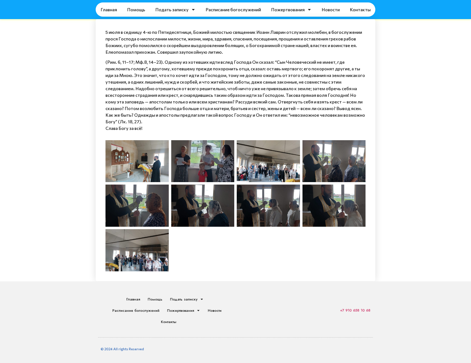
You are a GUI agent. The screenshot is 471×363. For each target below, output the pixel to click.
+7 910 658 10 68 (355, 310)
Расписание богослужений (233, 9)
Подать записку (172, 9)
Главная (109, 9)
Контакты (360, 9)
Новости (331, 9)
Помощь (136, 9)
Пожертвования (288, 9)
